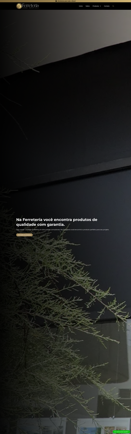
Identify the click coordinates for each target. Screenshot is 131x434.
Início (81, 6)
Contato (106, 6)
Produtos (96, 6)
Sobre (88, 6)
